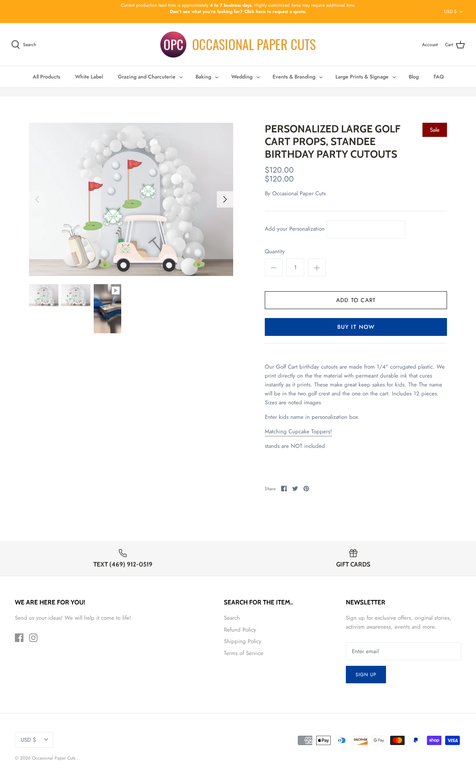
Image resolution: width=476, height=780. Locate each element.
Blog (414, 76)
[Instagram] (33, 637)
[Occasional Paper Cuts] (238, 44)
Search (232, 618)
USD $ (450, 11)
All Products (46, 76)
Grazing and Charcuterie (147, 76)
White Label (89, 76)
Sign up (366, 674)
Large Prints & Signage (362, 76)
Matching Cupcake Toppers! (298, 431)
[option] (131, 199)
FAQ (439, 76)
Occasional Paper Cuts (299, 193)
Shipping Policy (242, 641)
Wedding (242, 76)
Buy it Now (356, 327)
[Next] (225, 199)
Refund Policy (240, 630)
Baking (203, 76)
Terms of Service (243, 653)
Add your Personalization (295, 229)
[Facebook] (19, 637)
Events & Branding (294, 76)
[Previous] (37, 199)
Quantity (275, 252)
